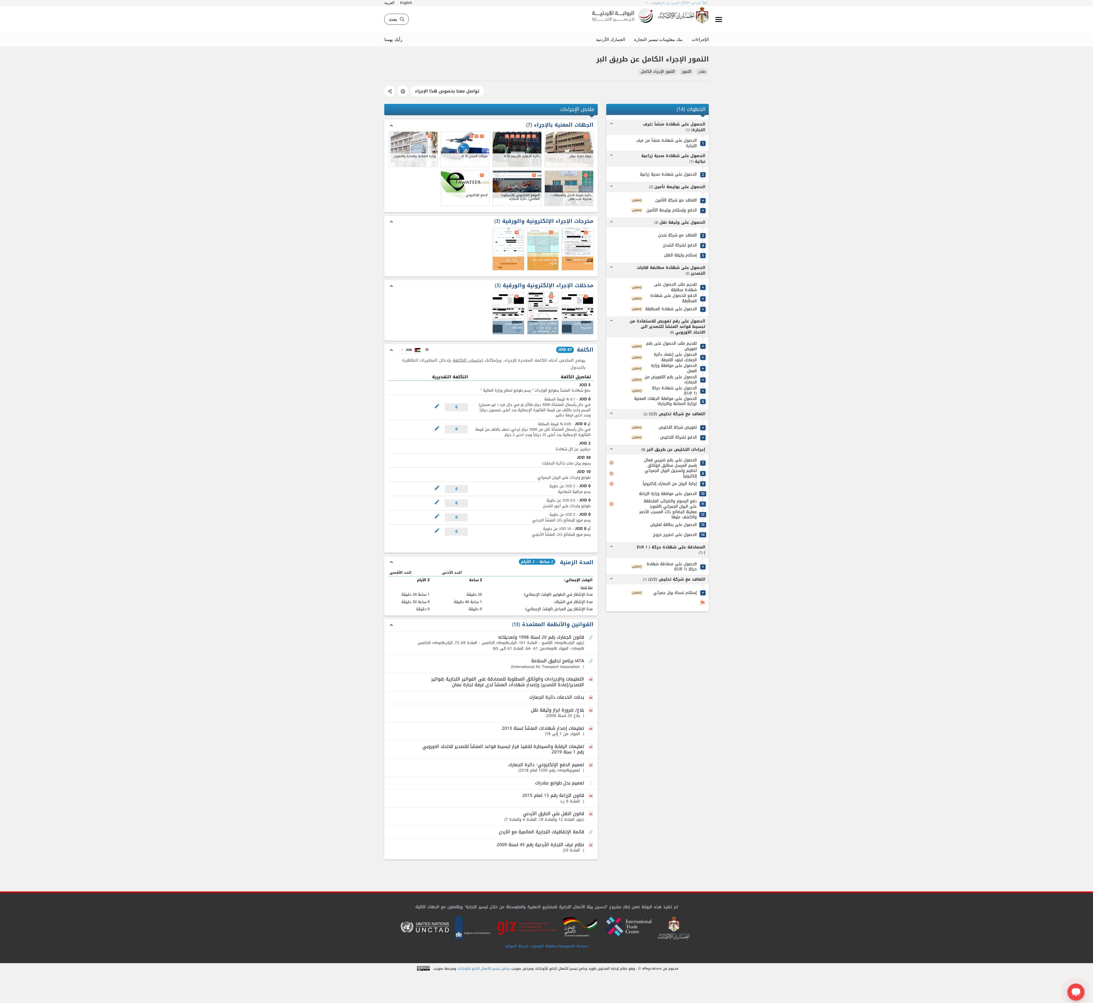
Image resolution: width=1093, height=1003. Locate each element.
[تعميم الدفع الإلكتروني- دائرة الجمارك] (591, 765)
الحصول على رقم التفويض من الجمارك (670, 380)
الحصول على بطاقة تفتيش (673, 525)
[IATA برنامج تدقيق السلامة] (591, 661)
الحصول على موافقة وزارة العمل (674, 368)
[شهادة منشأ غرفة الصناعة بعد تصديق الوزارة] (543, 313)
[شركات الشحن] (465, 149)
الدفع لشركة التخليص (678, 437)
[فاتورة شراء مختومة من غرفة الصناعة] (508, 313)
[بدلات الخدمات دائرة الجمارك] (591, 697)
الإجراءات (700, 39)
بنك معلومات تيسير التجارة (658, 39)
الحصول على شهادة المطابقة (671, 309)
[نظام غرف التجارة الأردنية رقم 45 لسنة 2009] (591, 845)
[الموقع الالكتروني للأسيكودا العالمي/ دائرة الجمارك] (517, 188)
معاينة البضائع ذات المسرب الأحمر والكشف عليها (668, 514)
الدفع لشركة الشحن (680, 245)
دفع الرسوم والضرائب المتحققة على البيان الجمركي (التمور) (670, 504)
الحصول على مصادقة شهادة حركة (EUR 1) (672, 567)
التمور (686, 71)
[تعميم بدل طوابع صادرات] (591, 783)
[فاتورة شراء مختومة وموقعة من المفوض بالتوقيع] (577, 313)
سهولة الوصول (544, 946)
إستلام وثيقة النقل (680, 255)
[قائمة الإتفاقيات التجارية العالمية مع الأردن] (591, 832)
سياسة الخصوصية (573, 946)
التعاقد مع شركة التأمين (676, 201)
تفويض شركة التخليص (678, 427)
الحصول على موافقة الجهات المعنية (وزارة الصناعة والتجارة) (665, 401)
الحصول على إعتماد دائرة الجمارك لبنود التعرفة (675, 357)
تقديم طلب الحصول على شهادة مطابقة (675, 287)
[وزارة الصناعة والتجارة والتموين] (413, 149)
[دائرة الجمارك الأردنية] (517, 149)
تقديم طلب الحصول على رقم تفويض (671, 346)
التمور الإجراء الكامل (658, 71)
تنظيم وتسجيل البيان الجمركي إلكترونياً (671, 473)
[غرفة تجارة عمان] (569, 149)
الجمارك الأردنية (610, 39)
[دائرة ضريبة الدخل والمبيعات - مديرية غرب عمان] (569, 188)
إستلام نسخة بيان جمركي (675, 593)
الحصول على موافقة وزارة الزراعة (668, 494)
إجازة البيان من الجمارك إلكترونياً (670, 484)
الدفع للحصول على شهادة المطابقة (673, 298)
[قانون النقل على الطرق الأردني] (591, 814)
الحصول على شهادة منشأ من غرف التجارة (666, 143)
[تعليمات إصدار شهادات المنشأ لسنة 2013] (591, 728)
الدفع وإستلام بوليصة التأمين (671, 210)
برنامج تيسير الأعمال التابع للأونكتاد (483, 968)
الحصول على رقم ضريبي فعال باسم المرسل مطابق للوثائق (670, 463)
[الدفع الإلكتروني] (465, 188)
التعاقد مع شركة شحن (677, 236)
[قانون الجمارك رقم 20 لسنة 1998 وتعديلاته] (591, 637)
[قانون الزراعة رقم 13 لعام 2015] (591, 796)
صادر (702, 71)
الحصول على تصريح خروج (675, 535)
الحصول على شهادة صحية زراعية (668, 175)
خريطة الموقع (517, 946)
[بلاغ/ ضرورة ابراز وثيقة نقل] (591, 710)
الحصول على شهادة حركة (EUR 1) (674, 391)
